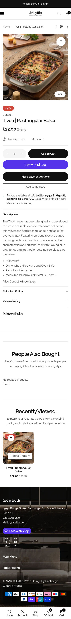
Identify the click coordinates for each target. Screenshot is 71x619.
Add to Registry (35, 186)
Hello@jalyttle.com (14, 522)
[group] (35, 67)
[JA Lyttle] (35, 13)
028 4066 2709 (12, 517)
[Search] (59, 14)
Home (6, 26)
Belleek (7, 114)
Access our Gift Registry (35, 3)
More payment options (35, 176)
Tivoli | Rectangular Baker (18, 469)
